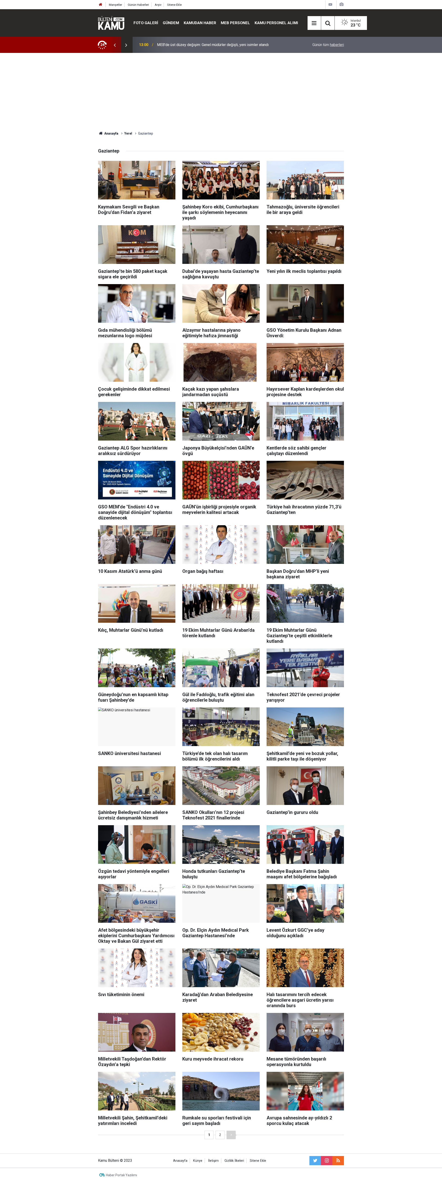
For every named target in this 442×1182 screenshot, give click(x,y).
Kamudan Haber (200, 22)
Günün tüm (328, 45)
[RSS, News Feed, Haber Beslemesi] (338, 1160)
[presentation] (114, 45)
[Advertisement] (221, 92)
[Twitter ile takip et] (315, 1160)
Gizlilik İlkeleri (234, 1161)
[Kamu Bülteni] (111, 23)
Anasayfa (180, 1161)
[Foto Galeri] (341, 4)
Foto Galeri (146, 22)
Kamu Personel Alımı (276, 22)
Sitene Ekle (174, 4)
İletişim (213, 1161)
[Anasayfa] (100, 4)
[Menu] (314, 23)
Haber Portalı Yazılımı (121, 1175)
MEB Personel (235, 22)
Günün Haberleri (138, 4)
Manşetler (115, 4)
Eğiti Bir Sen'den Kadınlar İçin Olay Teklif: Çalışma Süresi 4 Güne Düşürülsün (217, 45)
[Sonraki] (231, 1135)
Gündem (171, 22)
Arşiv (158, 4)
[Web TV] (330, 4)
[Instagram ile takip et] (326, 1160)
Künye (197, 1161)
